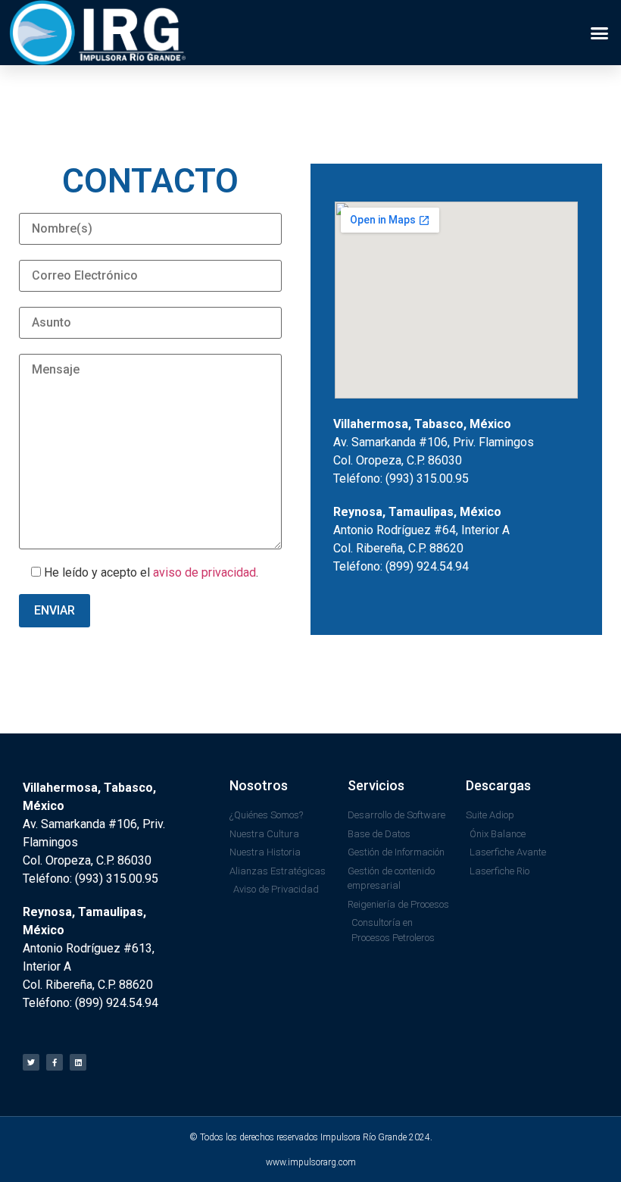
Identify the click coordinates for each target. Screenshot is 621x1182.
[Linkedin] (78, 1062)
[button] (599, 32)
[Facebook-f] (54, 1062)
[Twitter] (31, 1062)
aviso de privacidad (204, 572)
